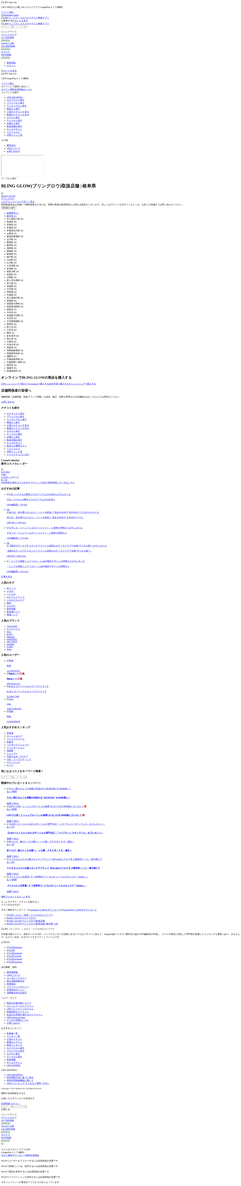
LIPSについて (13, 148)
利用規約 (11, 984)
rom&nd (10, 644)
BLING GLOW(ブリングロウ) (21, 918)
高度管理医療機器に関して (20, 1080)
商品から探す (13, 109)
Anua (9, 649)
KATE (10, 634)
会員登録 (5, 1103)
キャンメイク (13, 629)
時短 (9, 603)
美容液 (10, 733)
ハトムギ (11, 594)
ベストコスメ (13, 132)
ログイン (11, 65)
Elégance (11, 637)
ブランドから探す (16, 103)
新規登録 (11, 63)
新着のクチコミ (14, 1042)
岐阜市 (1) (11, 216)
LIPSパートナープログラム (20, 1009)
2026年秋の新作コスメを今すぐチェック (21, 482)
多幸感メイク (13, 612)
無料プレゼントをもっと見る (15, 896)
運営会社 (11, 145)
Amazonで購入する (39, 384)
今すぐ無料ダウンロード (13, 1155)
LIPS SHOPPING (15, 97)
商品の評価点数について (19, 1003)
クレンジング (13, 762)
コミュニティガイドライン (20, 1006)
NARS (10, 647)
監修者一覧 (12, 1033)
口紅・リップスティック (19, 759)
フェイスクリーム (16, 739)
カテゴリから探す (16, 100)
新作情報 (11, 609)
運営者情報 (12, 972)
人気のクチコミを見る (18, 112)
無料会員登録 (32, 1155)
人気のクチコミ (14, 1039)
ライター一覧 (13, 1036)
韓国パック (12, 614)
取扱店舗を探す (14, 126)
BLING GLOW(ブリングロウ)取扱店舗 (26, 921)
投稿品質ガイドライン (18, 1012)
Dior (9, 632)
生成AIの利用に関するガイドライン (25, 1015)
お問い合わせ (13, 151)
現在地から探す (8, 208)
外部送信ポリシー (16, 990)
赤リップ (11, 588)
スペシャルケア (14, 736)
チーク (10, 765)
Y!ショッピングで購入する (82, 384)
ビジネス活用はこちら (18, 1020)
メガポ (10, 591)
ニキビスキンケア (16, 600)
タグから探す (13, 117)
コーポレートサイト (17, 978)
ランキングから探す (17, 106)
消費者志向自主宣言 (17, 993)
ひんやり (11, 606)
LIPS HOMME (14, 1065)
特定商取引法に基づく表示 (20, 1077)
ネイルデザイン (14, 129)
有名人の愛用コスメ (17, 446)
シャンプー (12, 753)
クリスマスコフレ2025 (18, 454)
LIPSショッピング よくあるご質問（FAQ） (28, 1083)
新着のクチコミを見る (18, 114)
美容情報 (11, 1059)
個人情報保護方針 (16, 981)
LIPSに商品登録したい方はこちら (58, 482)
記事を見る (6, 576)
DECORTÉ (12, 642)
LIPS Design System (16, 1017)
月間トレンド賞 (14, 135)
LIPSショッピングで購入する (15, 384)
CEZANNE (12, 626)
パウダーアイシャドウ (18, 745)
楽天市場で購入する (59, 384)
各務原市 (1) (13, 213)
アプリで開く (8, 12)
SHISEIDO (12, 639)
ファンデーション (16, 748)
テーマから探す (14, 120)
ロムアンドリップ (16, 597)
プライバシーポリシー (18, 987)
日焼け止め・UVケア (17, 756)
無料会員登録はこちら (21, 89)
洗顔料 (10, 750)
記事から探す (13, 123)
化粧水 (10, 742)
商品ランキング (14, 1045)
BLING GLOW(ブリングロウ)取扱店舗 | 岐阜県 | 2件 (32, 924)
